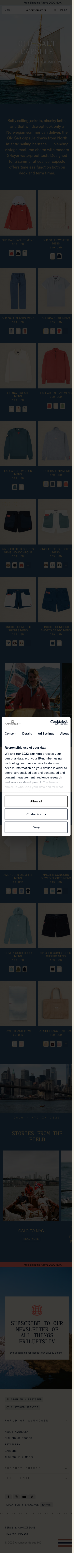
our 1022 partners (29, 753)
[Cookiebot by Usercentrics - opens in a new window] (51, 722)
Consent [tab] (10, 733)
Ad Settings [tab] (46, 733)
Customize (33, 814)
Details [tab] (27, 733)
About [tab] (64, 733)
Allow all (36, 801)
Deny (36, 827)
